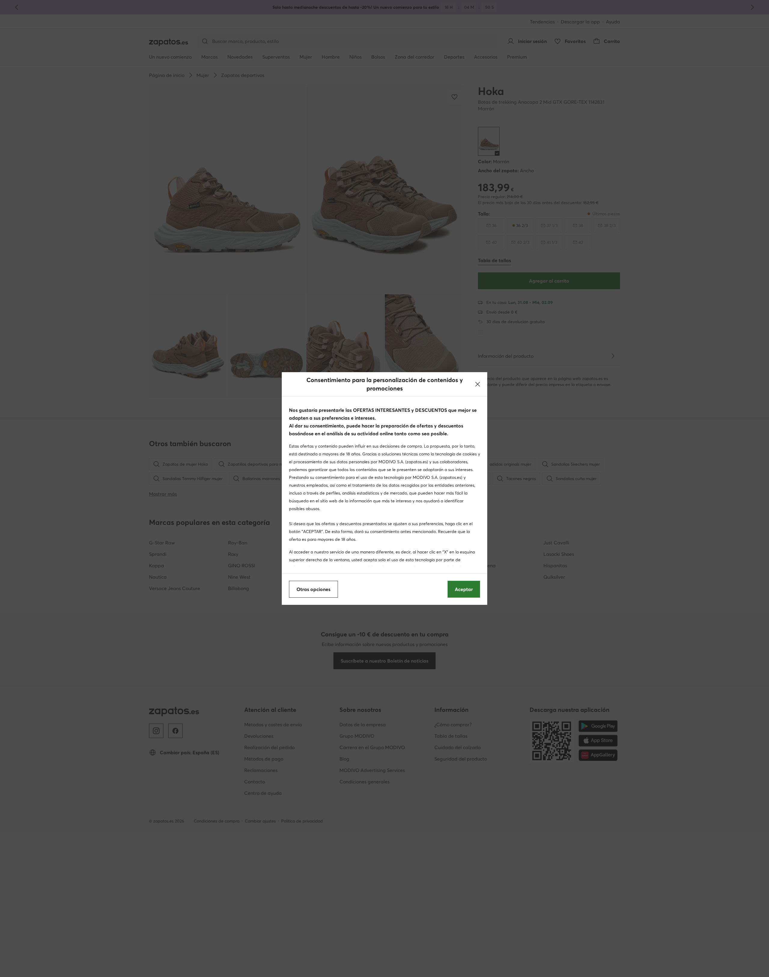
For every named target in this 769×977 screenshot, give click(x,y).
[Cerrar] (477, 384)
